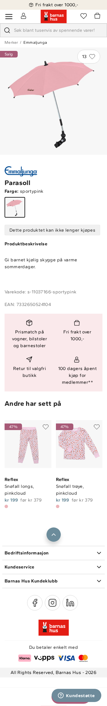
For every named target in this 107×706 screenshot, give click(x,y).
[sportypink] (15, 207)
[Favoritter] (83, 16)
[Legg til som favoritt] (45, 427)
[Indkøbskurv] (98, 16)
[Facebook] (35, 602)
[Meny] (9, 16)
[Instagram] (52, 602)
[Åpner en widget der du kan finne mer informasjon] (76, 696)
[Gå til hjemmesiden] (54, 16)
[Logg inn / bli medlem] (23, 16)
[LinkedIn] (70, 602)
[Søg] (7, 30)
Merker (11, 42)
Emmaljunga (35, 42)
